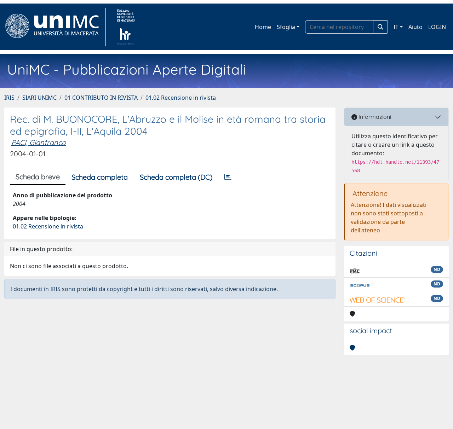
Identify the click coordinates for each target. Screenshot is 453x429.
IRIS (9, 98)
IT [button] (396, 27)
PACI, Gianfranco (38, 142)
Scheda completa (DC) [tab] (176, 177)
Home (263, 27)
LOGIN (437, 27)
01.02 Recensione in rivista (180, 98)
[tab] (227, 177)
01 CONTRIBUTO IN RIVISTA (101, 98)
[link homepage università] (126, 27)
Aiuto (415, 27)
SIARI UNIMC (39, 98)
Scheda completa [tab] (99, 177)
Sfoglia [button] (286, 27)
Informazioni (374, 116)
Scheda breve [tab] (38, 176)
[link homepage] (55, 27)
